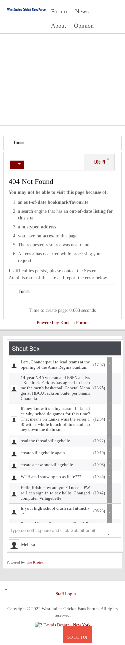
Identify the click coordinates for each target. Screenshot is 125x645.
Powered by (48, 322)
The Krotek (35, 562)
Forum (19, 142)
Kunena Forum (74, 322)
